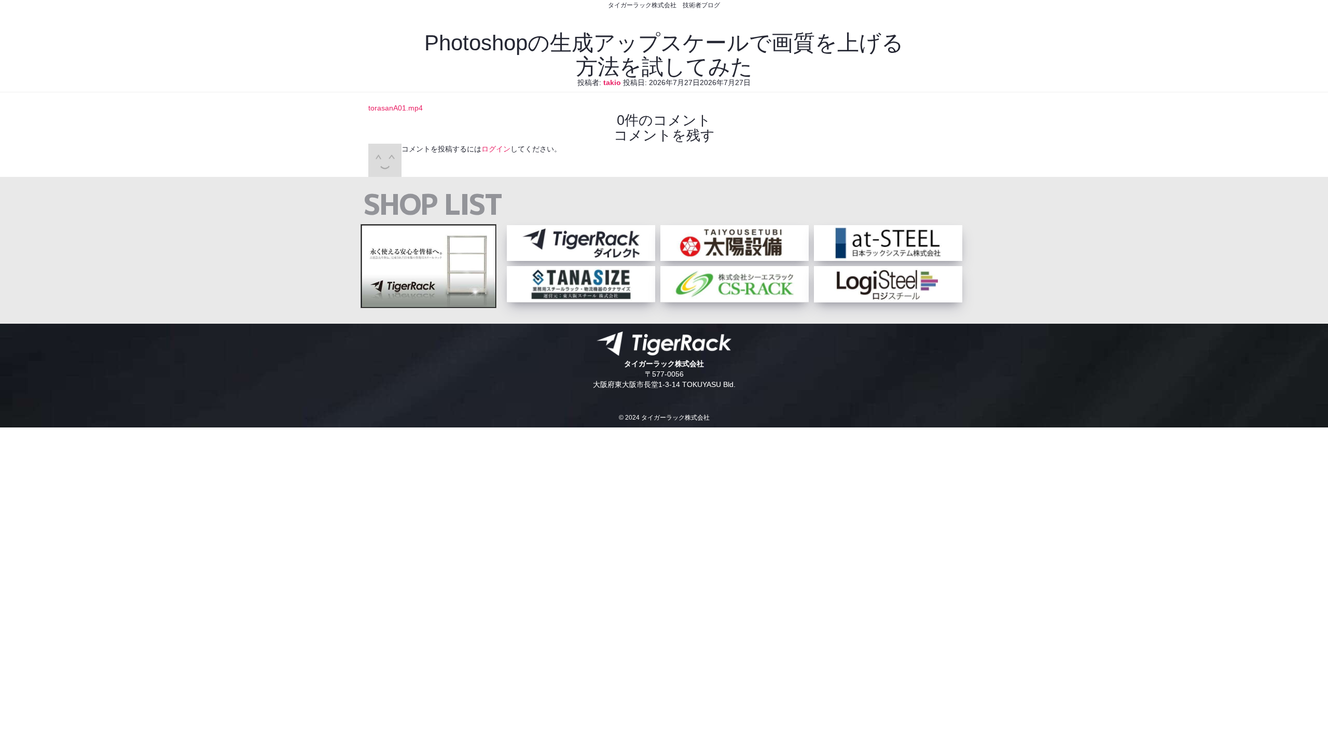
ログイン (495, 149)
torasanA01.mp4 (395, 108)
